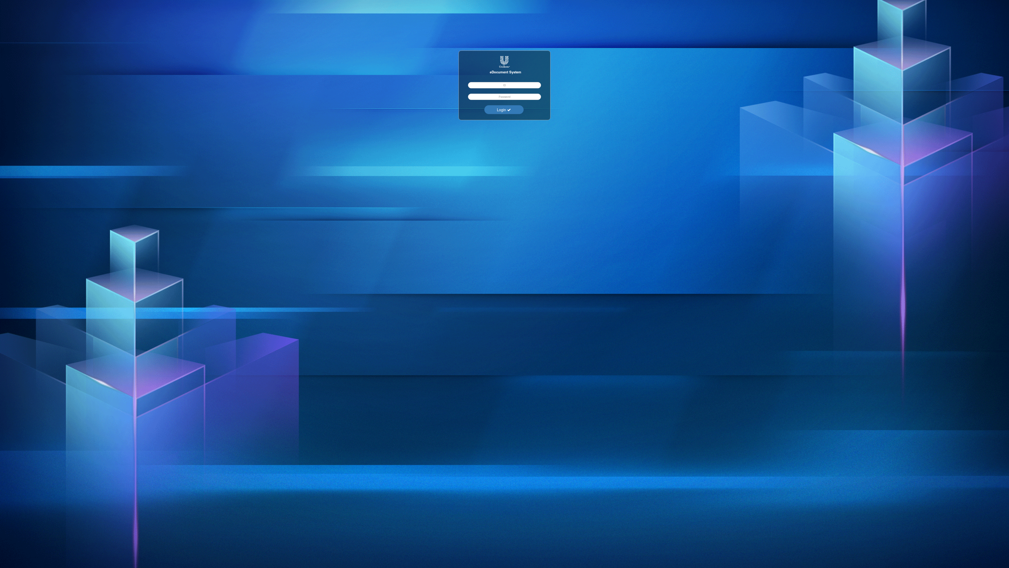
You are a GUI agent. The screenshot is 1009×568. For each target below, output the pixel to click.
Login (502, 109)
